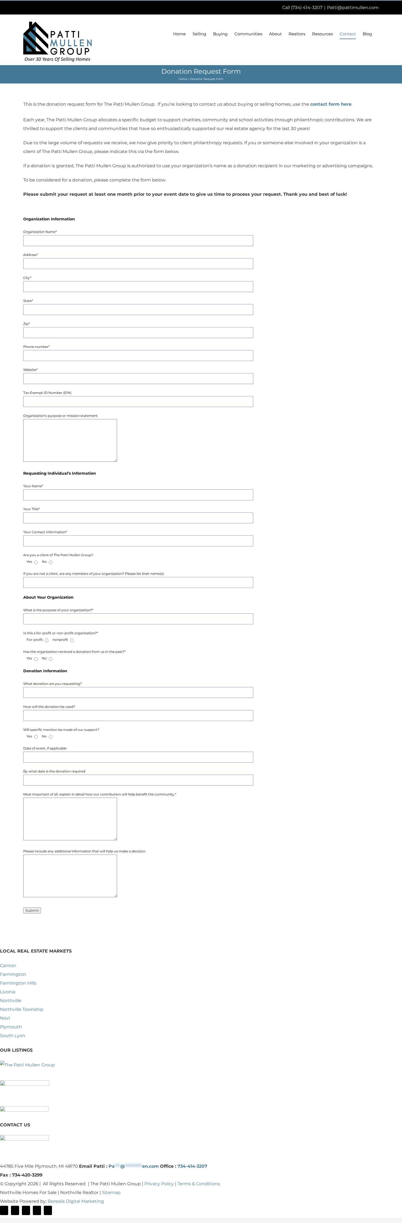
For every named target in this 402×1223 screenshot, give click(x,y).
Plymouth (11, 1026)
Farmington (13, 974)
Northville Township (21, 1009)
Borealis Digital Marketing (76, 1201)
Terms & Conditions (198, 1183)
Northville (10, 1000)
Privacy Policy (159, 1183)
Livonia (7, 991)
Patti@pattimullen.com (353, 7)
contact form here (330, 104)
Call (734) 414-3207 (302, 7)
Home (183, 79)
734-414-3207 (192, 1166)
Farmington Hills (18, 983)
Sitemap (111, 1192)
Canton (8, 965)
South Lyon (12, 1035)
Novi (5, 1018)
